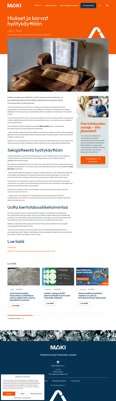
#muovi (20, 35)
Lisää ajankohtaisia (14, 318)
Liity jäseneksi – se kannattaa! (93, 160)
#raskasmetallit (28, 35)
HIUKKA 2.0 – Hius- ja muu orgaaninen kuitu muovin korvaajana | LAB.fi (31, 251)
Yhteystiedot (75, 381)
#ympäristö (47, 35)
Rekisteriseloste (27, 397)
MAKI (37, 5)
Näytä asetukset (36, 393)
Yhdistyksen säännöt (59, 381)
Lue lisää (15, 305)
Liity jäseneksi (88, 5)
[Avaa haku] (100, 5)
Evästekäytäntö (18, 397)
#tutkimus (38, 35)
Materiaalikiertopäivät (69, 5)
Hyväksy (9, 393)
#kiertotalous (12, 35)
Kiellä (22, 393)
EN (107, 5)
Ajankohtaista (50, 5)
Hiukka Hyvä (11, 247)
